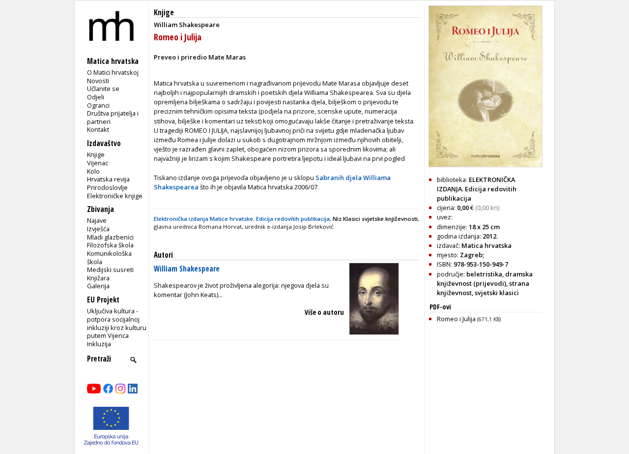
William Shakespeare (187, 269)
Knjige (96, 154)
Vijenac (97, 162)
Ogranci (98, 105)
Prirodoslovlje (107, 187)
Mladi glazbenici (110, 237)
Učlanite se (103, 88)
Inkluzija (99, 343)
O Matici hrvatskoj (113, 72)
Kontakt (98, 129)
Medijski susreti (110, 269)
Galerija (98, 285)
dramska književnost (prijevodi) (485, 279)
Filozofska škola (110, 245)
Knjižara (98, 277)
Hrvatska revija (108, 179)
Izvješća (98, 228)
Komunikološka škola (109, 257)
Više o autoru (324, 312)
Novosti (98, 80)
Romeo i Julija (469, 318)
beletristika (484, 274)
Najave (97, 220)
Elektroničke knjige (115, 195)
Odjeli (95, 96)
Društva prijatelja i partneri (113, 117)
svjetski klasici (497, 292)
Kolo (93, 171)
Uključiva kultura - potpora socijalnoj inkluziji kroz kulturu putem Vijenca (116, 323)
